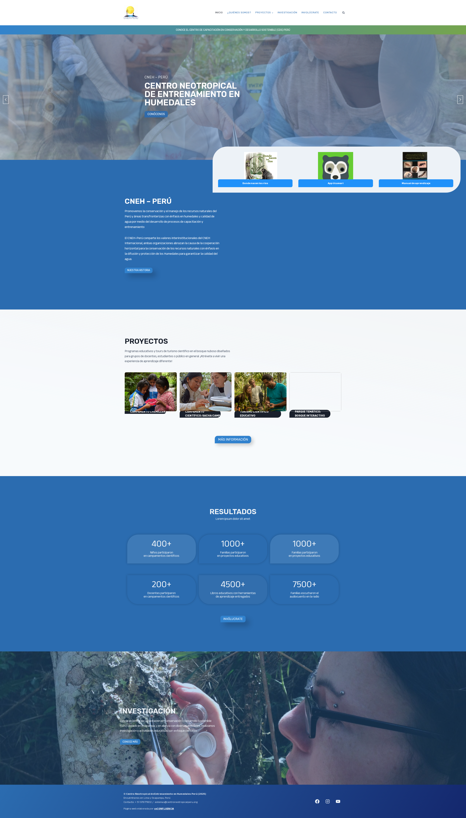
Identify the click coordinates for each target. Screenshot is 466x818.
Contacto (330, 12)
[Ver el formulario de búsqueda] (343, 12)
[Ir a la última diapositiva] (6, 99)
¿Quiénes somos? (239, 12)
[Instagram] (327, 801)
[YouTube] (338, 801)
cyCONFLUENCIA (164, 808)
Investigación (287, 12)
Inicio (219, 12)
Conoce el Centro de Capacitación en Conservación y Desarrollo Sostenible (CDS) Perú (233, 29)
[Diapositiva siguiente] (460, 99)
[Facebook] (317, 801)
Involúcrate (310, 12)
